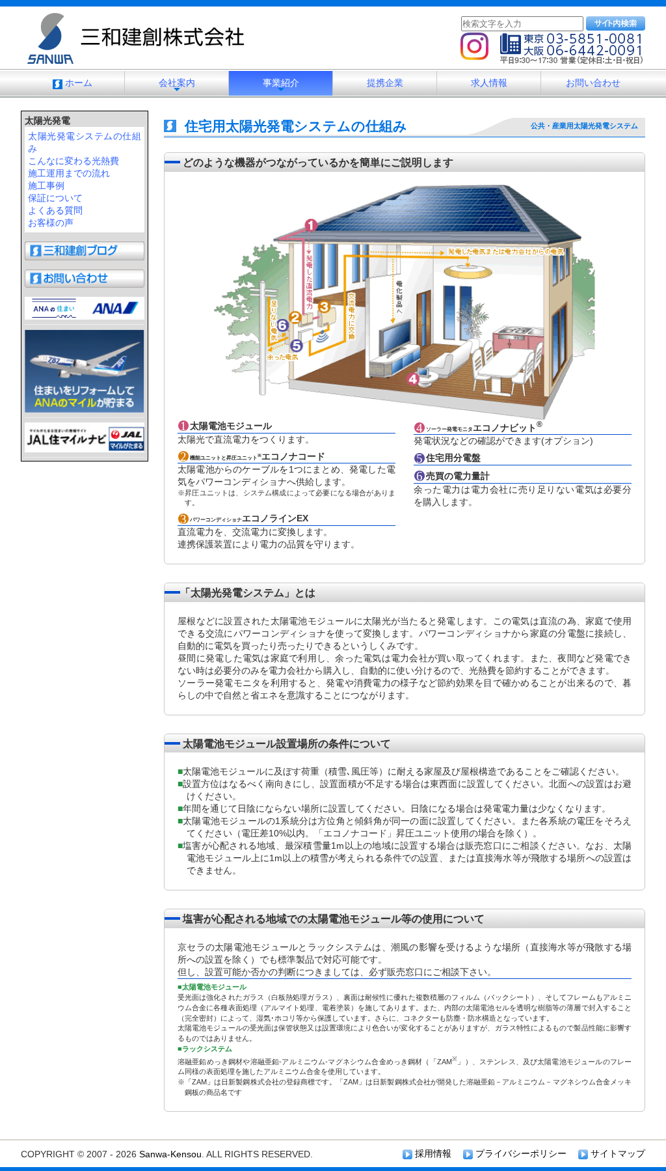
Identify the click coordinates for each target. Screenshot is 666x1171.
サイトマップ (616, 1153)
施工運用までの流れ (69, 173)
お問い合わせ (593, 82)
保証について (55, 198)
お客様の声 (50, 222)
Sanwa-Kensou (170, 1154)
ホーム (77, 82)
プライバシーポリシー (519, 1153)
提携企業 (385, 82)
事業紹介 (281, 86)
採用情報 (431, 1153)
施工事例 (46, 185)
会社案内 (177, 86)
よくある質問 (55, 210)
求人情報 (489, 82)
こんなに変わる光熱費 (73, 161)
